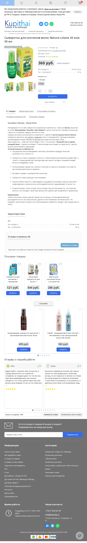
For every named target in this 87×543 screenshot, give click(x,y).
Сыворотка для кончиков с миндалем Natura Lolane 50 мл (13, 281)
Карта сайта (9, 493)
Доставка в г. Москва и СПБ (15, 476)
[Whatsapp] (52, 24)
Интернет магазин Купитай (14, 31)
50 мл (41, 84)
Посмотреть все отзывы (71, 414)
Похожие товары (36, 116)
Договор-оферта (11, 483)
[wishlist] (65, 3)
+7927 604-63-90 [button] (53, 510)
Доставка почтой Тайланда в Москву (19, 479)
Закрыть (78, 12)
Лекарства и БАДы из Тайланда (58, 452)
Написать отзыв (69, 245)
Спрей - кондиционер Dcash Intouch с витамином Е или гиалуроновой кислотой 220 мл (63, 335)
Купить (52, 96)
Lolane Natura (59, 50)
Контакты (8, 489)
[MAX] (41, 24)
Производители (11, 496)
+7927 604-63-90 (76, 23)
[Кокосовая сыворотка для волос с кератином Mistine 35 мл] (33, 269)
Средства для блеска (55, 31)
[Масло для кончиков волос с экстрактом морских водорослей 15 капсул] (53, 269)
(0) (57, 47)
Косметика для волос (36, 31)
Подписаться (72, 435)
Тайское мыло (51, 458)
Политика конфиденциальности (17, 486)
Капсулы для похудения (55, 476)
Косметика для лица (53, 462)
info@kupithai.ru (52, 515)
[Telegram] (46, 24)
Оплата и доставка (12, 452)
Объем (41, 79)
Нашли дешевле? (63, 63)
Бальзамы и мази (52, 472)
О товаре (11, 111)
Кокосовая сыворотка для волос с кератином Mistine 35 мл (33, 281)
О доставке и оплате (46, 111)
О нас (6, 472)
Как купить (50, 102)
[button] (38, 355)
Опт (6, 469)
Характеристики (26, 111)
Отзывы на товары (12, 458)
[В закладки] (64, 102)
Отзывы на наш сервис (13, 462)
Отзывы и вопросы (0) (16, 116)
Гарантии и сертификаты (14, 465)
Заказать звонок (76, 25)
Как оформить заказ (12, 455)
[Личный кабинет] (36, 3)
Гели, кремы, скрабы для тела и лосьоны (61, 465)
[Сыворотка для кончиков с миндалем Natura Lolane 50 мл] (13, 269)
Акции (47, 469)
